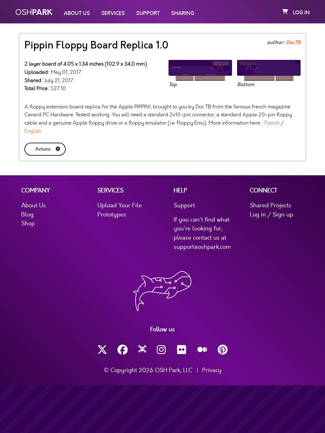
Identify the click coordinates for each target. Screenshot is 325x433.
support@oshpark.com (202, 247)
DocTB (293, 42)
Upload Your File (119, 205)
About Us (77, 13)
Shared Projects (270, 205)
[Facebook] (122, 350)
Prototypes (111, 214)
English (32, 131)
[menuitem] (45, 148)
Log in (301, 12)
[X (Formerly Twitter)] (102, 350)
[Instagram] (162, 350)
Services (113, 13)
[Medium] (202, 350)
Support (148, 13)
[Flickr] (182, 350)
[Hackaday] (142, 350)
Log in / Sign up (271, 214)
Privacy (212, 370)
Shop (28, 223)
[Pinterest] (223, 350)
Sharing (182, 13)
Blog (27, 214)
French (272, 123)
